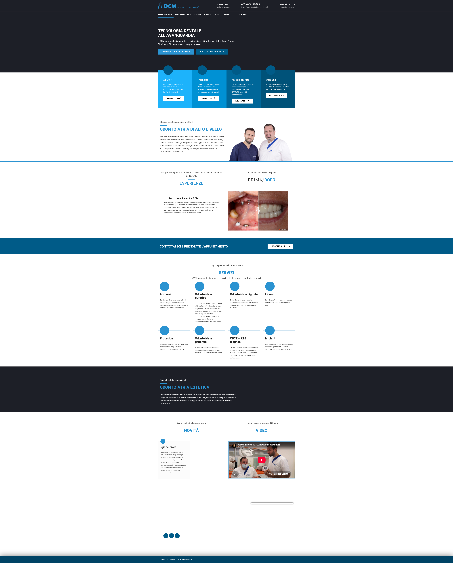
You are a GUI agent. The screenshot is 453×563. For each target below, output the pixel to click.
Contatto (228, 14)
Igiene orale (168, 447)
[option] (226, 36)
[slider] (258, 210)
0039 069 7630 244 (218, 524)
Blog (217, 14)
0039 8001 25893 (215, 526)
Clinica (207, 14)
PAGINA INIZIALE (165, 14)
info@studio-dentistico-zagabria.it (225, 535)
